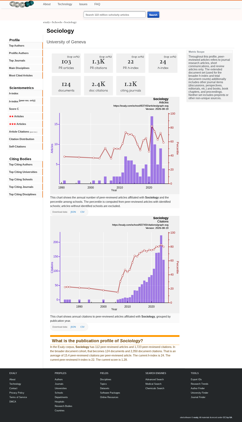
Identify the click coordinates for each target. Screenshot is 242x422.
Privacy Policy (16, 392)
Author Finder (198, 388)
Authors (59, 379)
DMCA (12, 401)
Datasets (104, 388)
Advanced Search (154, 379)
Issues (83, 4)
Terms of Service (18, 397)
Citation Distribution (21, 139)
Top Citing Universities (23, 171)
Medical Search (153, 384)
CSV (82, 211)
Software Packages (110, 392)
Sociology (70, 22)
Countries (59, 410)
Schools (57, 22)
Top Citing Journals (21, 186)
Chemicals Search (154, 388)
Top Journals (17, 60)
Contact (13, 388)
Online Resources (109, 397)
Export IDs (196, 379)
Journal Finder (198, 397)
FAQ (97, 4)
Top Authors (16, 45)
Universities (61, 388)
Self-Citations (17, 146)
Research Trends (199, 384)
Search (153, 14)
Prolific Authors (19, 53)
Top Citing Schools (21, 179)
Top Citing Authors (20, 164)
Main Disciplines (19, 67)
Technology (65, 4)
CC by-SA (227, 417)
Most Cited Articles (21, 75)
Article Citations (23, 131)
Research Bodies (63, 406)
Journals (59, 384)
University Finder (199, 392)
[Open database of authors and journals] (22, 2)
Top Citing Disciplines (22, 194)
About (46, 4)
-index (13, 93)
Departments (61, 397)
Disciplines (105, 379)
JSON (73, 211)
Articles (16, 116)
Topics (103, 384)
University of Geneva (66, 41)
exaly (46, 22)
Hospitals (59, 401)
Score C (14, 108)
